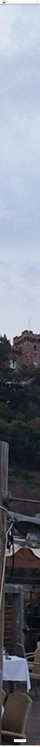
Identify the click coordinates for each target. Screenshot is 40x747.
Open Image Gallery (20, 740)
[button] (38, 744)
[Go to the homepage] (17, 2)
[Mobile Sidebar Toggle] (37, 2)
